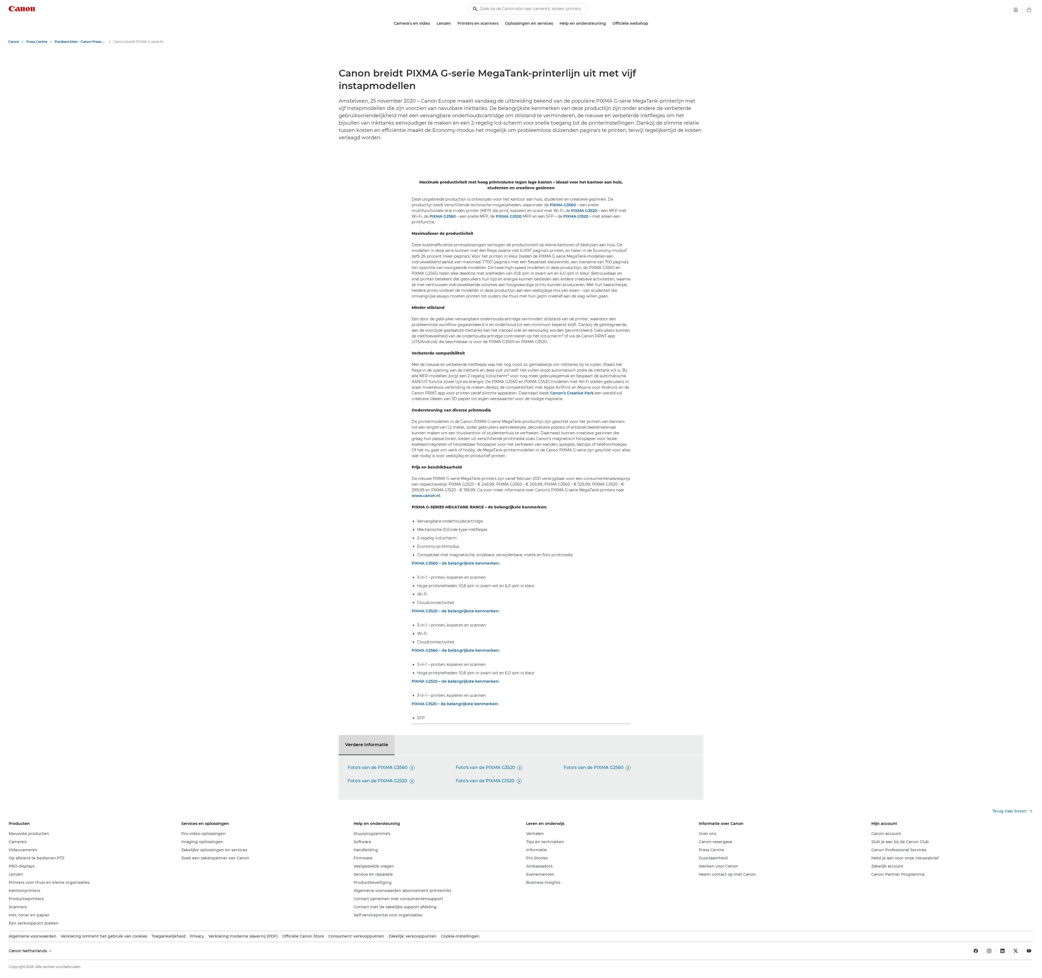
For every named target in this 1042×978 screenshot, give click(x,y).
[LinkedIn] (1002, 951)
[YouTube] (1029, 951)
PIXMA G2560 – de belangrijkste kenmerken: (456, 650)
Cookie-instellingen (460, 936)
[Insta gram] (989, 951)
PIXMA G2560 (443, 216)
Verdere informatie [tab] (366, 744)
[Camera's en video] (432, 23)
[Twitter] (1016, 951)
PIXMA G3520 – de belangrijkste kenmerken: (455, 611)
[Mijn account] (1015, 9)
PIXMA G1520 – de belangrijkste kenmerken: (455, 703)
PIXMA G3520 (584, 210)
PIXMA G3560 (563, 204)
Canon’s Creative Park (572, 393)
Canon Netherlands (28, 950)
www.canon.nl (426, 495)
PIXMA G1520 (575, 216)
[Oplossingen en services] (555, 23)
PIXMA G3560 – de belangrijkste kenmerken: (456, 563)
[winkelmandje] (1029, 9)
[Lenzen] (453, 23)
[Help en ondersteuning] (608, 23)
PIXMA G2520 (509, 216)
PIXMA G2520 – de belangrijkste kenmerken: (455, 681)
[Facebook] (976, 951)
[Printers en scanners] (500, 23)
